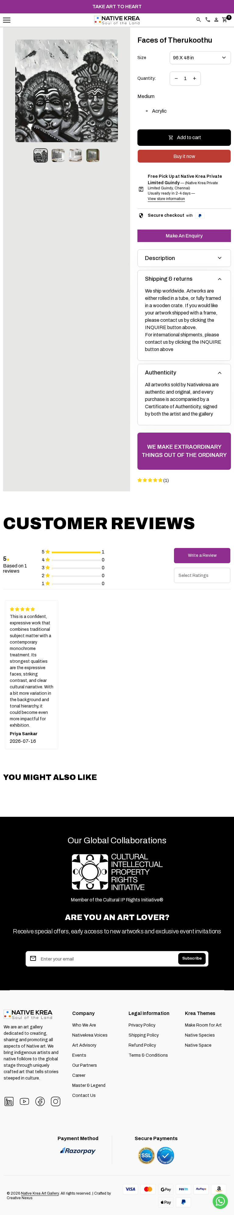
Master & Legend (88, 1085)
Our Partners (84, 1065)
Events (79, 1055)
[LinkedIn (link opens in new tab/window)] (9, 1101)
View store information (166, 199)
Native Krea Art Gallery (40, 1193)
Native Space (198, 1045)
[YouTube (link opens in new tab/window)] (24, 1101)
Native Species (200, 1035)
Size (141, 57)
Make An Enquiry (184, 235)
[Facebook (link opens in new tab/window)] (40, 1101)
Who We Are (84, 1025)
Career (78, 1075)
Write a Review (202, 555)
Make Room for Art (203, 1025)
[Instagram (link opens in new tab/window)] (55, 1101)
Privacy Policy (142, 1025)
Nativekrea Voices (90, 1035)
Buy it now (184, 156)
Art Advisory (84, 1045)
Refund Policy (142, 1045)
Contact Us (84, 1095)
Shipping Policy (144, 1035)
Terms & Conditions (148, 1055)
